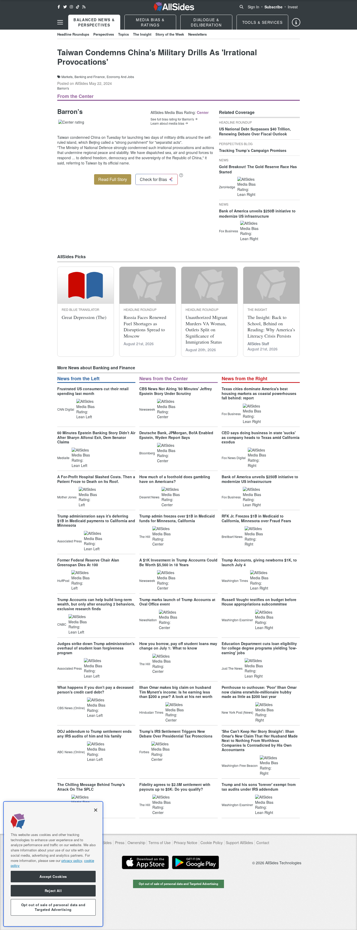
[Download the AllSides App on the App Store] (145, 862)
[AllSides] (174, 7)
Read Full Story (112, 179)
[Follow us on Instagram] (71, 6)
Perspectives (103, 34)
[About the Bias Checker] (181, 175)
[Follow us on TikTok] (77, 6)
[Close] (95, 810)
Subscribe (273, 6)
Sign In (253, 6)
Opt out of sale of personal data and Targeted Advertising (178, 884)
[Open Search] (241, 7)
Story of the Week (170, 34)
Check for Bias (153, 179)
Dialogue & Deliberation (206, 22)
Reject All (53, 890)
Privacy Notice (185, 842)
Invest (293, 6)
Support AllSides (239, 842)
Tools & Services (262, 22)
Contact (262, 842)
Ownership (136, 842)
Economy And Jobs (120, 77)
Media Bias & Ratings (150, 22)
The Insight (142, 34)
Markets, (67, 77)
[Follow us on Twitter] (65, 6)
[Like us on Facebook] (59, 6)
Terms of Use (159, 842)
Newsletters (197, 34)
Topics (123, 34)
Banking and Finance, (90, 77)
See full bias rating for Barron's (172, 119)
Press (119, 842)
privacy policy (71, 860)
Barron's (63, 88)
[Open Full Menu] (60, 22)
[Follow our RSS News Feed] (84, 6)
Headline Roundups (73, 34)
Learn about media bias (167, 123)
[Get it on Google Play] (195, 862)
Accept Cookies (53, 876)
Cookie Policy (211, 842)
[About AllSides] (296, 22)
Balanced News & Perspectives (94, 22)
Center (203, 112)
